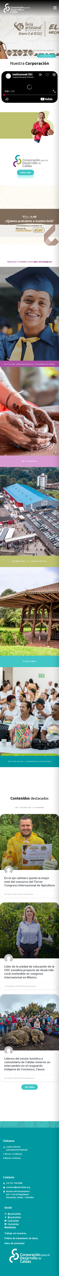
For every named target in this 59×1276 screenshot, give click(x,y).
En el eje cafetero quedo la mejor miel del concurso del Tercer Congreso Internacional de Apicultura (29, 881)
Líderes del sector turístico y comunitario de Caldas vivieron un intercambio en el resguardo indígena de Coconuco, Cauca (27, 1064)
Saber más (35, 38)
